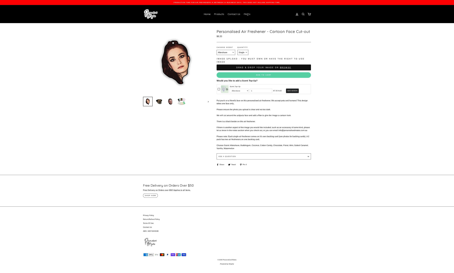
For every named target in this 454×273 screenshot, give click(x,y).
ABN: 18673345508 (150, 231)
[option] (227, 2)
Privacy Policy (148, 215)
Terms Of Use (148, 223)
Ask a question (227, 156)
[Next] (207, 101)
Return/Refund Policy (151, 219)
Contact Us (234, 14)
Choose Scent (225, 47)
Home (207, 14)
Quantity (242, 47)
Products (219, 14)
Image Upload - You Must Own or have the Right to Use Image (261, 60)
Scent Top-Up (235, 86)
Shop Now (150, 195)
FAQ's (247, 14)
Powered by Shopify (227, 264)
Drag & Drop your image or (263, 67)
